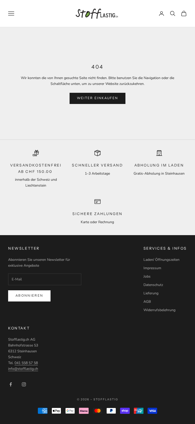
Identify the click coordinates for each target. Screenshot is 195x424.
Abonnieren (29, 295)
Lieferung (150, 293)
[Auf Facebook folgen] (10, 384)
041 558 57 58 (26, 362)
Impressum (152, 268)
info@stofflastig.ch (23, 368)
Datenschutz (153, 284)
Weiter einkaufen (97, 98)
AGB (147, 301)
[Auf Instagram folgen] (23, 384)
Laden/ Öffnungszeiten (161, 259)
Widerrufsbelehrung (159, 310)
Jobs (147, 276)
